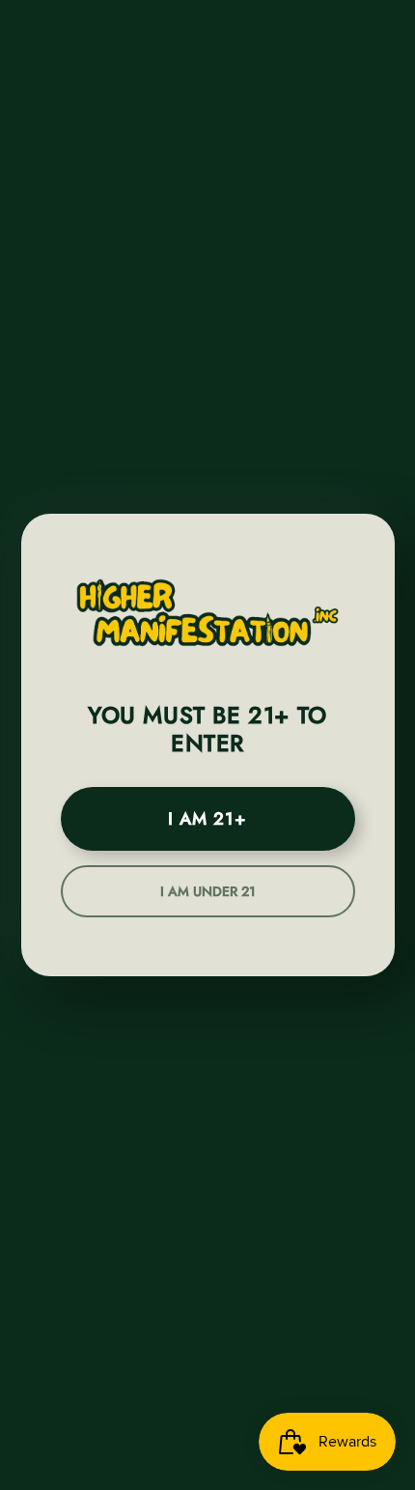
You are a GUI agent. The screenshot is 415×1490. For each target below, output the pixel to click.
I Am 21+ (207, 818)
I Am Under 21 (208, 891)
